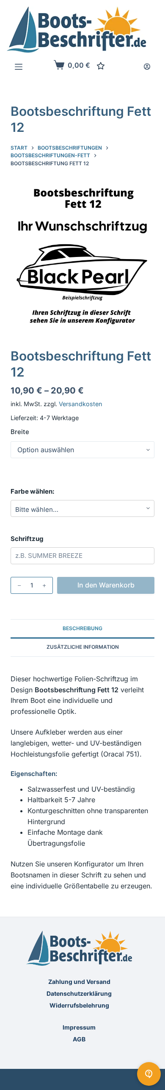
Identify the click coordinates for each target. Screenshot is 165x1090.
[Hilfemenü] (149, 1074)
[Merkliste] (100, 66)
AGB (79, 1039)
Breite (20, 432)
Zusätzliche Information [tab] (83, 647)
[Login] (147, 66)
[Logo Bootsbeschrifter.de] (77, 29)
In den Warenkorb (106, 585)
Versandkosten (80, 403)
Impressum (79, 1027)
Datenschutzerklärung (79, 993)
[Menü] (18, 67)
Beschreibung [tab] (82, 628)
